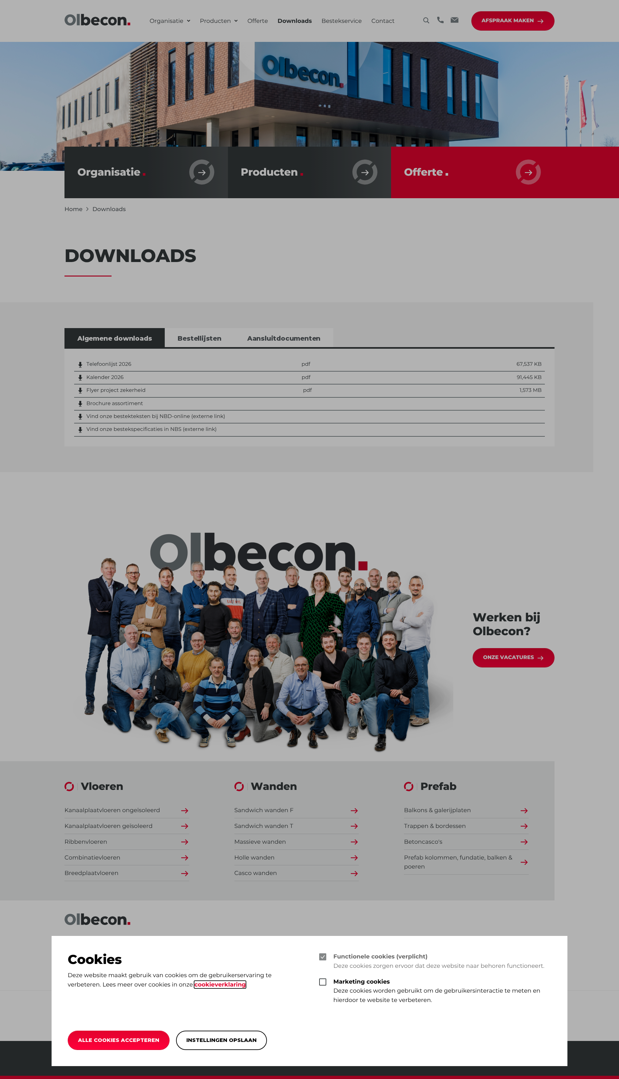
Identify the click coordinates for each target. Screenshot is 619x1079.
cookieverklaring (220, 984)
